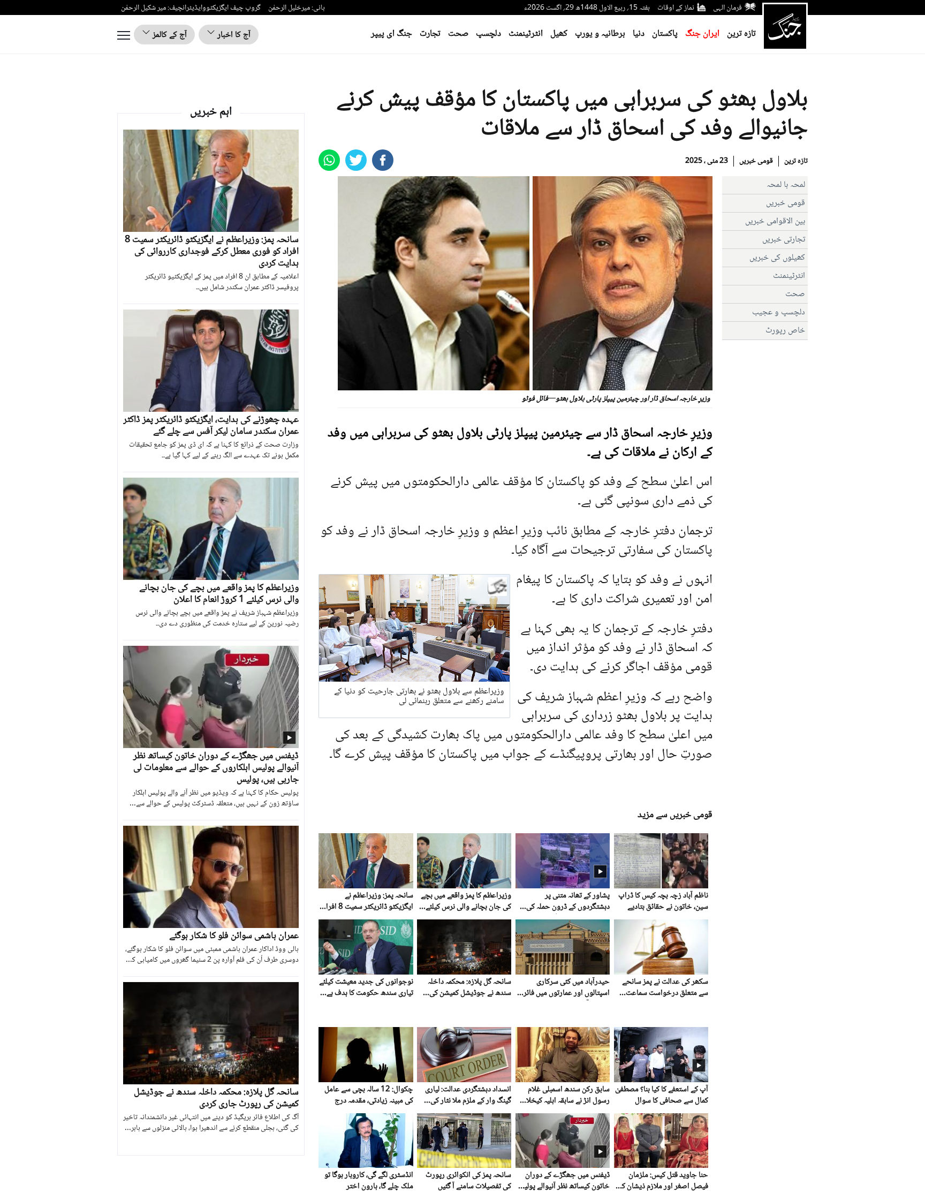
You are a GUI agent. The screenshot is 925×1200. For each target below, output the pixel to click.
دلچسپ (488, 34)
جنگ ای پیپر (391, 34)
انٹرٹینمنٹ (526, 34)
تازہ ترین (741, 34)
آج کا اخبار (233, 35)
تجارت (430, 34)
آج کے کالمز (168, 35)
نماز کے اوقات (675, 8)
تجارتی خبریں (783, 239)
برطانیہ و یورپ (600, 34)
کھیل (558, 34)
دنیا (639, 34)
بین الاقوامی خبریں (775, 221)
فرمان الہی (727, 8)
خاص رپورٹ (785, 330)
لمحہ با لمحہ (786, 185)
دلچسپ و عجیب (778, 312)
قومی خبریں (756, 161)
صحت (458, 34)
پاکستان (665, 34)
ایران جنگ (702, 34)
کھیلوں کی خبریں (777, 258)
